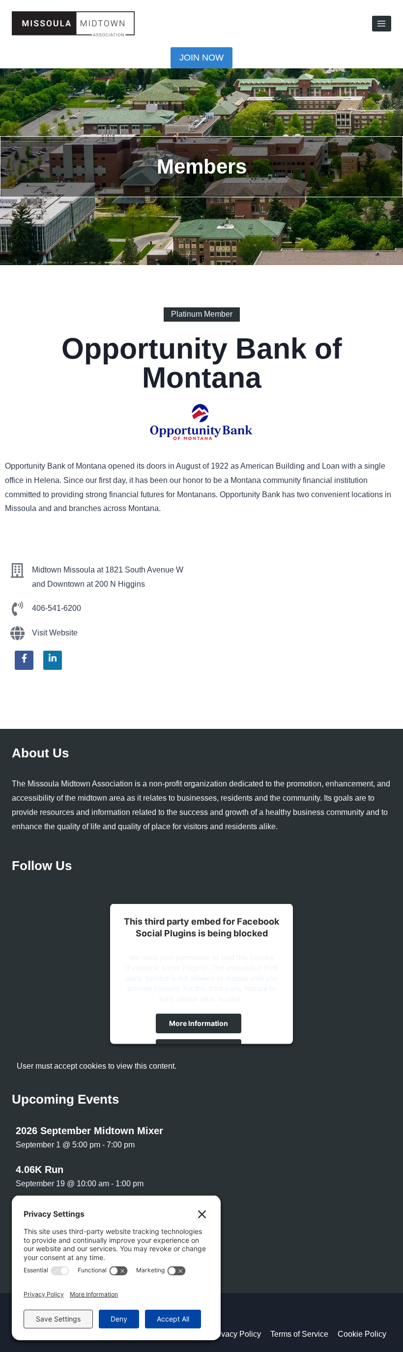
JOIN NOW (201, 57)
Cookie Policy (362, 1334)
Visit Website (55, 633)
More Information (198, 1023)
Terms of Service (299, 1334)
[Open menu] (381, 24)
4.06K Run (39, 1169)
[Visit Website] (17, 633)
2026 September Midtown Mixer (89, 1130)
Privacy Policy (236, 1334)
